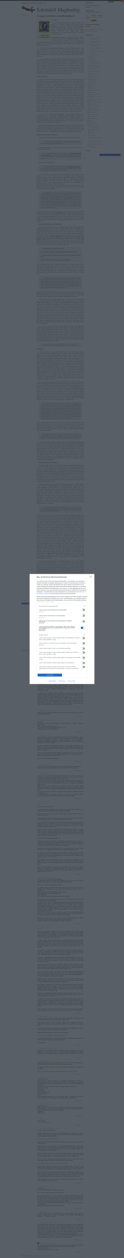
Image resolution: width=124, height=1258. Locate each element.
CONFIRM (50, 675)
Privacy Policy (71, 681)
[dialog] (62, 629)
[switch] (83, 610)
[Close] (91, 577)
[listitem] (62, 606)
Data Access (62, 681)
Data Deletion (52, 681)
